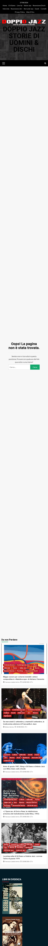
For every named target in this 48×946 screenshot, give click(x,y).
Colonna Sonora (9, 665)
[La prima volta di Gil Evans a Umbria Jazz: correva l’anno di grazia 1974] (24, 838)
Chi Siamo (11, 5)
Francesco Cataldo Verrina (12, 682)
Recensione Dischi (39, 5)
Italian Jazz (27, 5)
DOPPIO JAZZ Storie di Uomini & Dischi (24, 39)
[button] (3, 63)
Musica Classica (9, 671)
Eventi (37, 9)
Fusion (15, 668)
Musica (37, 668)
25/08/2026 (20, 727)
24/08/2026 (26, 817)
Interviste (6, 9)
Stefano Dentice (9, 727)
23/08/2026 (26, 861)
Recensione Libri (16, 9)
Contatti (43, 9)
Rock (18, 757)
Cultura (34, 665)
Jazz (30, 668)
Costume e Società (34, 710)
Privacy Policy (20, 12)
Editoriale (7, 668)
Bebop (6, 844)
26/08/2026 (26, 682)
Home (5, 5)
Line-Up (19, 5)
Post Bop (20, 671)
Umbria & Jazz (8, 761)
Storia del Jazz (28, 9)
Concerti (7, 710)
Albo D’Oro (30, 12)
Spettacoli (7, 716)
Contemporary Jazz (23, 665)
